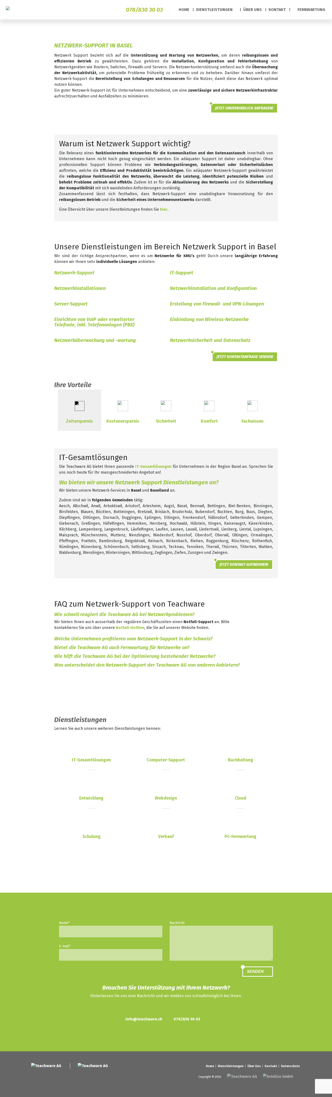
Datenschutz (290, 1066)
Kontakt (277, 9)
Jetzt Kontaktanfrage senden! (245, 356)
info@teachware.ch (143, 1019)
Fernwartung (311, 9)
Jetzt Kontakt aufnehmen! (243, 564)
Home (184, 9)
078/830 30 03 (144, 9)
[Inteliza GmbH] (278, 1076)
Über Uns (252, 9)
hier (163, 209)
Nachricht (177, 923)
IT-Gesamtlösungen (153, 466)
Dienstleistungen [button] (215, 9)
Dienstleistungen (231, 1066)
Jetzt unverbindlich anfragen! (244, 108)
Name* (64, 923)
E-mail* (64, 946)
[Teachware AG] (11, 10)
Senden (256, 971)
